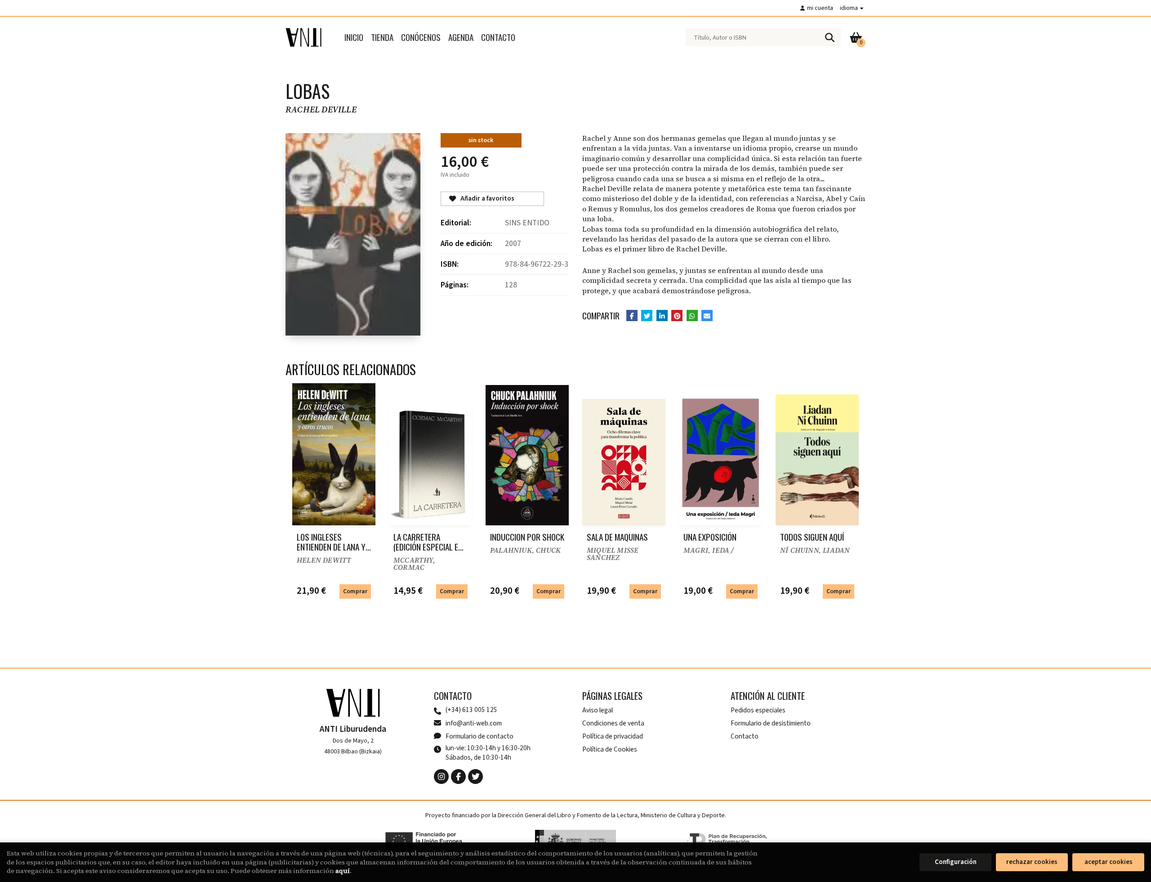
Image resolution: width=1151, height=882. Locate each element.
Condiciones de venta (613, 723)
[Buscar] (829, 37)
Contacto (744, 736)
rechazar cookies (1031, 862)
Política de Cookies (609, 749)
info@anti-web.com (474, 723)
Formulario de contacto (479, 736)
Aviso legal (597, 710)
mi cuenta (820, 8)
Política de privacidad (612, 736)
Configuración (956, 862)
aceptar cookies (1108, 862)
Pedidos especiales (758, 710)
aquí (342, 870)
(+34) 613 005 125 (471, 710)
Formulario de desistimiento (771, 723)
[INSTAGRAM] (441, 776)
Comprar (355, 591)
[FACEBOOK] (458, 776)
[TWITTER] (475, 776)
